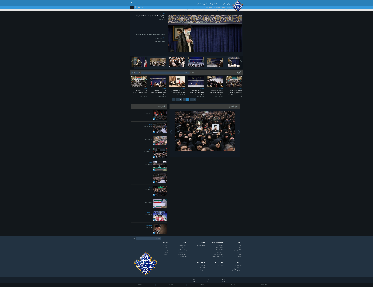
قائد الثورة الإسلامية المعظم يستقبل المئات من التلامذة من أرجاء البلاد (140, 92)
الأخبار (239, 242)
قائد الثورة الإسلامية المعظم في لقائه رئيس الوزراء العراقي (178, 91)
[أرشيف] (177, 259)
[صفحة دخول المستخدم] (132, 2)
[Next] (173, 99)
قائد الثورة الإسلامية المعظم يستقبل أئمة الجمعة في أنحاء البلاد (150, 17)
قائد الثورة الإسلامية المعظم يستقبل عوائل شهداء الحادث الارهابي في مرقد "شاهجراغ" (216, 92)
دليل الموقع (233, 284)
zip (156, 41)
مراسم (150, 112)
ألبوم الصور (219, 10)
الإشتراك (202, 284)
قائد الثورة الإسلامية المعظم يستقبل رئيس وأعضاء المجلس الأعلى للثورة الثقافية (197, 92)
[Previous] (194, 99)
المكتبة (184, 242)
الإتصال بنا (171, 284)
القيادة (239, 263)
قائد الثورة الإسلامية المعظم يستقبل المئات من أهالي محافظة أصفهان (158, 92)
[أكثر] (164, 38)
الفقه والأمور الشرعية (217, 242)
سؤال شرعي (217, 7)
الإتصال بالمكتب (200, 263)
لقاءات (214, 10)
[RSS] (142, 7)
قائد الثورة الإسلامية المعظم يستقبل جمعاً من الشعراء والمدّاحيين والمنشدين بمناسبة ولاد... (235, 93)
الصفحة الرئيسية (226, 7)
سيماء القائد (149, 213)
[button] (132, 7)
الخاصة (203, 242)
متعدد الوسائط (219, 263)
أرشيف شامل (208, 7)
